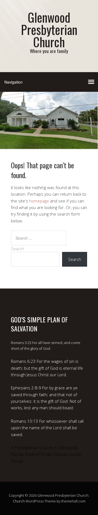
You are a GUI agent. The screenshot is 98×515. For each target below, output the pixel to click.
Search (17, 248)
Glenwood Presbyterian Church (49, 29)
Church (19, 501)
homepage (39, 201)
